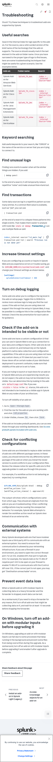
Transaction (37, 226)
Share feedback (12, 673)
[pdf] (50, 11)
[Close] (49, 738)
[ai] (45, 11)
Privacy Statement (25, 751)
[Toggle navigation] (48, 714)
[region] (26, 748)
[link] (41, 11)
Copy (49, 176)
